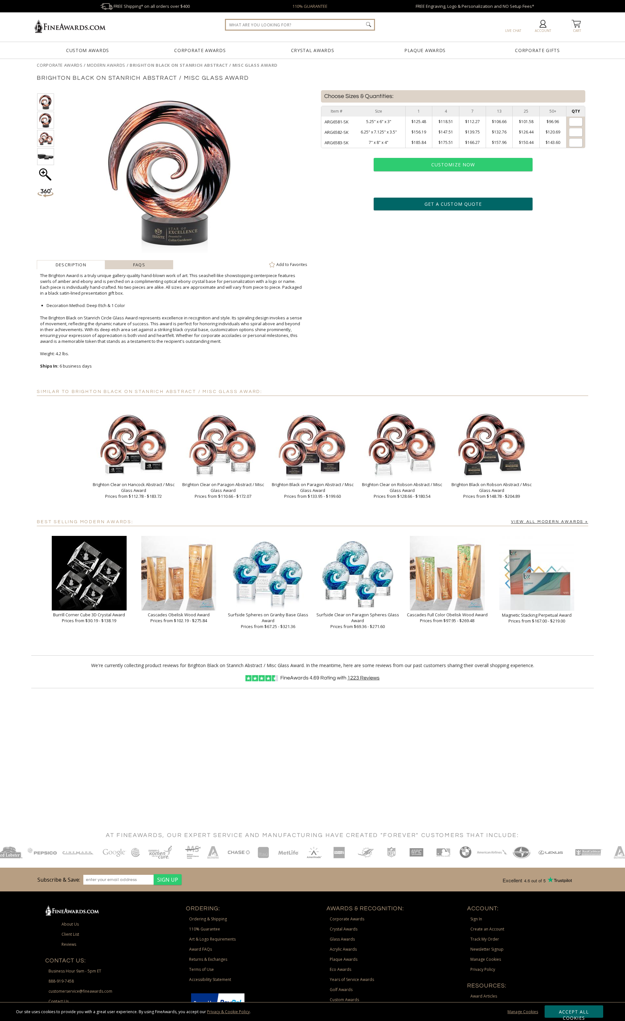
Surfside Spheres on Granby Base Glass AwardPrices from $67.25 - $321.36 (268, 620)
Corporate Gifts (537, 50)
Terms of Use (201, 969)
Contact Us (59, 1001)
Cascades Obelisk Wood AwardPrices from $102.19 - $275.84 (179, 617)
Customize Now (453, 164)
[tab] (71, 264)
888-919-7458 (61, 981)
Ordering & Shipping (208, 919)
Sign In (476, 919)
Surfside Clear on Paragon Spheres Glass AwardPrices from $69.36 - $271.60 (357, 620)
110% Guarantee (204, 929)
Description (71, 265)
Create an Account (487, 929)
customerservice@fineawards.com (80, 991)
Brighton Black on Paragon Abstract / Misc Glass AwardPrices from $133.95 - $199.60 (313, 490)
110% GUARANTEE (309, 6)
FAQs (139, 265)
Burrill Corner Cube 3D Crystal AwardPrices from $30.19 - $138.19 (89, 617)
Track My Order (484, 939)
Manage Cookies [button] (485, 959)
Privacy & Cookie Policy (228, 1011)
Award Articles (483, 996)
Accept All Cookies (574, 1013)
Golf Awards (341, 989)
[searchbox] (300, 25)
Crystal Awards (312, 50)
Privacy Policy (482, 969)
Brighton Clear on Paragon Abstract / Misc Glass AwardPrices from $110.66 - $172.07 (223, 490)
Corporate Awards (200, 50)
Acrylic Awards (343, 949)
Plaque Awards (425, 50)
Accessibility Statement (210, 979)
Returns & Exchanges (208, 959)
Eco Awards (340, 969)
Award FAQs (200, 949)
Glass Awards (342, 939)
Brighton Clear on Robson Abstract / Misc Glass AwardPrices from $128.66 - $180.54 (402, 490)
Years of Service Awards (352, 979)
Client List (70, 934)
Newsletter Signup (487, 949)
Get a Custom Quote (453, 204)
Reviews (363, 677)
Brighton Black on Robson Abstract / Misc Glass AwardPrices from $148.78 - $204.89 (491, 490)
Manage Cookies (522, 1011)
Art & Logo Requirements (212, 939)
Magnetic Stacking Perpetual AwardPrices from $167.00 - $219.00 (537, 618)
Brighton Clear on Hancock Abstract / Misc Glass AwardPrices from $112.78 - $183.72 (133, 490)
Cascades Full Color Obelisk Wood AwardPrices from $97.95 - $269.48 (447, 617)
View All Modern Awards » (549, 522)
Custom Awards (87, 50)
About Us (70, 924)
